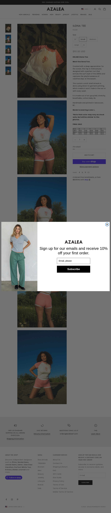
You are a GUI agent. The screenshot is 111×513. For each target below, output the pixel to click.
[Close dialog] (107, 224)
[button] (73, 242)
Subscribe (73, 269)
